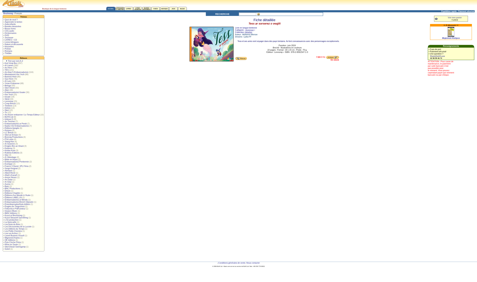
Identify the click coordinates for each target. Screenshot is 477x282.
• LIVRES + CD (10, 40)
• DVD (6, 35)
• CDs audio (8, 31)
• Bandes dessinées (12, 26)
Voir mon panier (455, 18)
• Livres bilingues (11, 42)
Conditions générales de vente (231, 263)
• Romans (7, 51)
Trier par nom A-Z (15, 61)
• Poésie (7, 49)
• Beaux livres (9, 29)
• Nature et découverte (13, 44)
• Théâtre (7, 53)
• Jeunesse (8, 38)
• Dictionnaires (9, 33)
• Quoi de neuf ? (10, 20)
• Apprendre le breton (12, 22)
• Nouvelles (8, 47)
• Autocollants (9, 24)
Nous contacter (253, 263)
